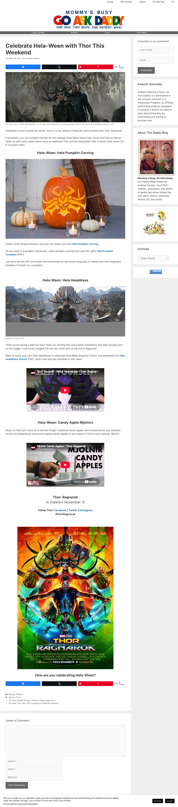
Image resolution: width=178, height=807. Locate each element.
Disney (12, 694)
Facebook (60, 510)
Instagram (86, 510)
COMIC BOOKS (38, 33)
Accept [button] (170, 801)
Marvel (12, 697)
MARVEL (74, 33)
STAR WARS (142, 33)
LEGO (107, 33)
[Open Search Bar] (173, 1)
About (142, 1)
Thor (18, 697)
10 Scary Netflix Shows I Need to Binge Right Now (32, 700)
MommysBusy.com (89, 8)
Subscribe (146, 70)
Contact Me (158, 1)
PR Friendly (126, 1)
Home (110, 1)
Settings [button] (157, 801)
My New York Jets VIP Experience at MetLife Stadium (34, 703)
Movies (19, 694)
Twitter (73, 510)
